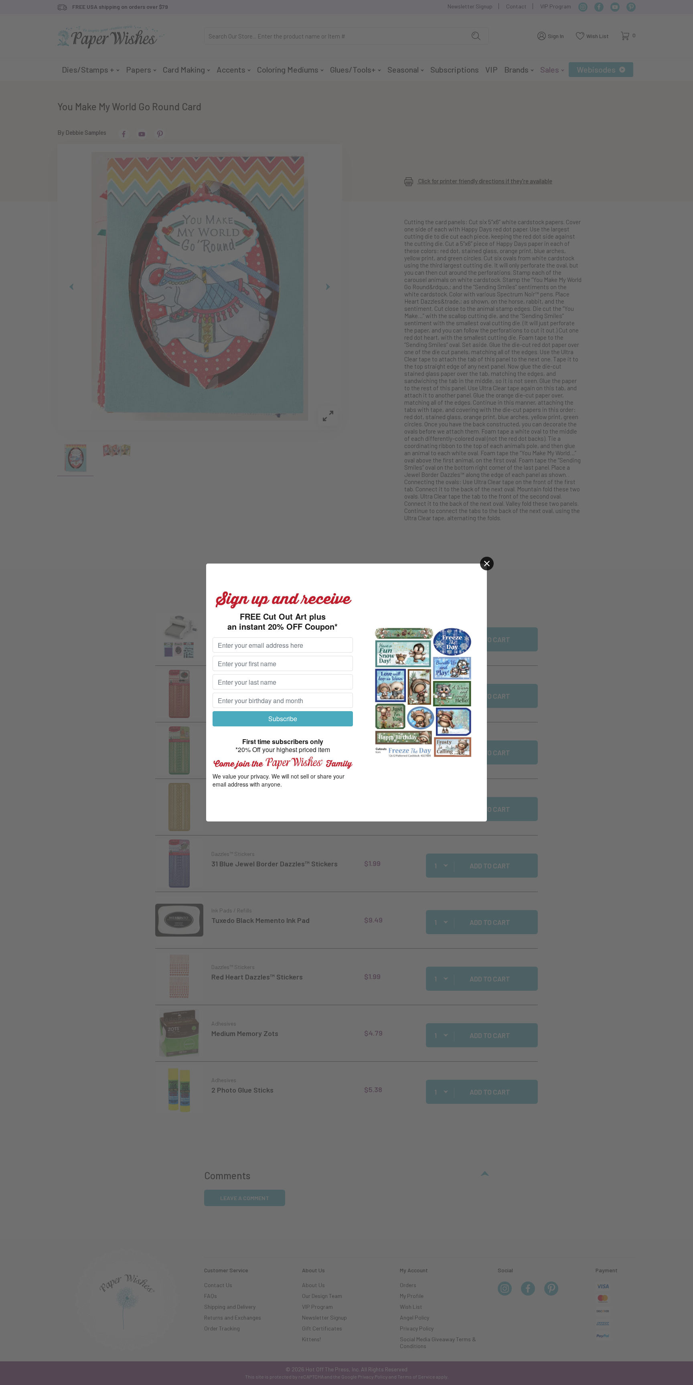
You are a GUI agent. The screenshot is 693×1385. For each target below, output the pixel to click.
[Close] (487, 563)
